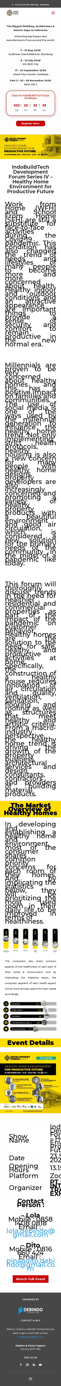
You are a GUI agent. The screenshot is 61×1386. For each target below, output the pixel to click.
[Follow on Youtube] (40, 1364)
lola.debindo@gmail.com (30, 1233)
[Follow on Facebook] (20, 1364)
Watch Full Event (30, 1279)
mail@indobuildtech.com (30, 1336)
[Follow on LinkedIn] (33, 1364)
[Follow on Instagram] (27, 1364)
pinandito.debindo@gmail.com (30, 1264)
